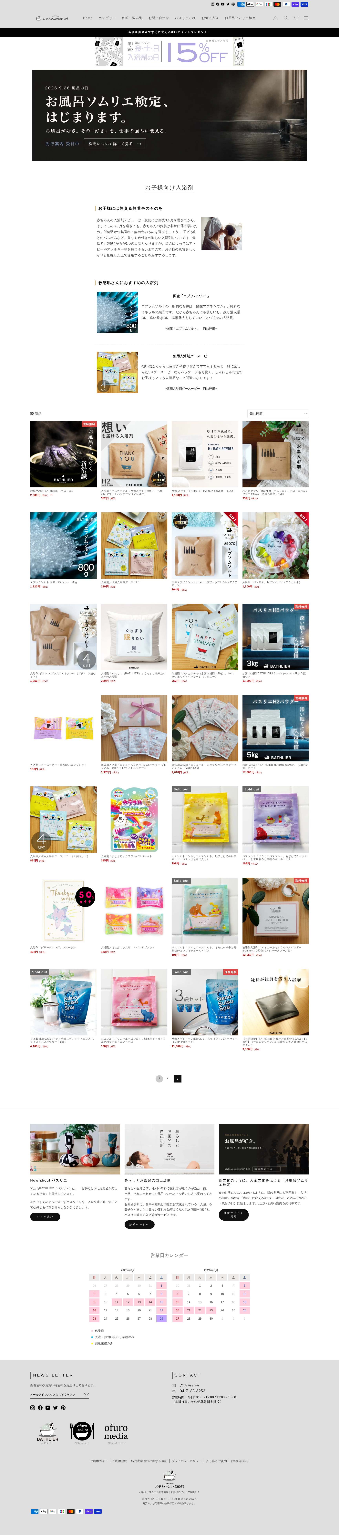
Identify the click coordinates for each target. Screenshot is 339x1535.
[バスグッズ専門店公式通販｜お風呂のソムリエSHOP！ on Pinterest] (63, 1407)
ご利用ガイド (99, 1461)
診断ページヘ (139, 1224)
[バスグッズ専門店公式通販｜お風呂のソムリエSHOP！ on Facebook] (40, 1407)
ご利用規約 (119, 1461)
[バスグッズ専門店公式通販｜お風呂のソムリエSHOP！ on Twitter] (55, 1407)
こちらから (188, 1385)
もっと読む (45, 1216)
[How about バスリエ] (75, 1149)
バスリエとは (185, 18)
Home (88, 18)
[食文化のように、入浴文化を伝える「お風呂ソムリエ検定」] (264, 1149)
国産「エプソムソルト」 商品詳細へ (192, 328)
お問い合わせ (159, 18)
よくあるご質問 (216, 1461)
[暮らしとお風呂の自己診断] (170, 1149)
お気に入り (210, 18)
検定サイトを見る (234, 1214)
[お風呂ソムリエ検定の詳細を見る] (169, 115)
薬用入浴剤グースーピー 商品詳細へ (192, 388)
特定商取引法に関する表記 (149, 1461)
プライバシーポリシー (187, 1461)
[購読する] (86, 1394)
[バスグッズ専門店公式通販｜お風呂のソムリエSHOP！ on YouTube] (48, 1407)
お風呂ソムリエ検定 (240, 18)
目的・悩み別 (132, 18)
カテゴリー (107, 18)
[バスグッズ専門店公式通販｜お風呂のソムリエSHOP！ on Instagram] (32, 1407)
